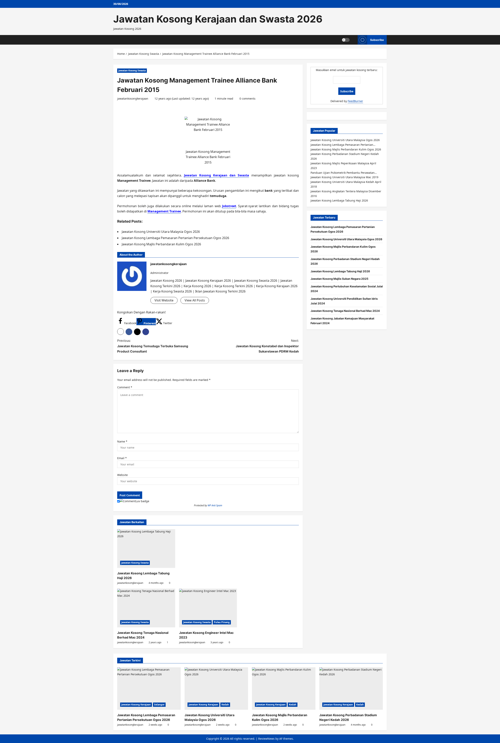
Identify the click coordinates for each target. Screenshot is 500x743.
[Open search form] (354, 40)
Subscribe (377, 39)
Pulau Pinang (222, 622)
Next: (267, 346)
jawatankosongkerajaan (132, 98)
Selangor (159, 704)
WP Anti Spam (215, 505)
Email (122, 458)
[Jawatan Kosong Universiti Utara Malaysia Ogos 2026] (216, 688)
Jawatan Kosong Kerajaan (136, 704)
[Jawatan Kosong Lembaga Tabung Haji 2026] (146, 548)
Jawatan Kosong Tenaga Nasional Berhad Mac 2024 (345, 310)
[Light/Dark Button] (346, 40)
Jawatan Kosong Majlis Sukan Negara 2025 (339, 278)
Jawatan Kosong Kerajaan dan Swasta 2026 (217, 19)
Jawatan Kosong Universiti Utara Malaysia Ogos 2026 (346, 239)
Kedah (225, 704)
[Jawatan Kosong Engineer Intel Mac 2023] (208, 608)
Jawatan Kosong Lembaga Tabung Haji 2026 (340, 271)
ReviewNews (266, 738)
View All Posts (195, 300)
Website (122, 475)
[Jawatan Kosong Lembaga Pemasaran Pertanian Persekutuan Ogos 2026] (149, 688)
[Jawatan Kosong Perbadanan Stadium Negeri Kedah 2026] (351, 688)
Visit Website (163, 300)
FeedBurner (355, 101)
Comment (124, 387)
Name (122, 441)
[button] (120, 331)
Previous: (152, 346)
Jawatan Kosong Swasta (132, 70)
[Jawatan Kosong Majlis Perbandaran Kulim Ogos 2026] (283, 688)
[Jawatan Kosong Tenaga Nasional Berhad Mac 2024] (146, 608)
